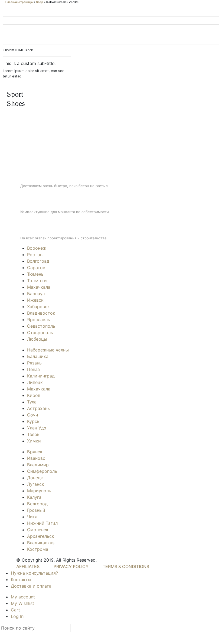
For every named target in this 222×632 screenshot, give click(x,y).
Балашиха (37, 356)
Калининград (41, 376)
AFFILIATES (28, 566)
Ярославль (38, 319)
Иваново (36, 458)
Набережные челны (48, 350)
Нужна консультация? (34, 573)
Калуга (34, 497)
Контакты (21, 579)
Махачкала (38, 287)
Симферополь (42, 471)
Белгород (37, 503)
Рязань (34, 363)
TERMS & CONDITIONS (126, 566)
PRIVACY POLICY (71, 566)
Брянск (35, 451)
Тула (32, 402)
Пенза (33, 369)
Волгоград (38, 261)
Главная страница (19, 2)
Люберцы (37, 339)
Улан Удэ (36, 428)
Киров (33, 395)
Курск (33, 421)
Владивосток (41, 313)
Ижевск (35, 300)
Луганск (35, 484)
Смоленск (37, 529)
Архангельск (40, 536)
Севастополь (41, 326)
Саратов (36, 267)
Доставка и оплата (31, 586)
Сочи (32, 415)
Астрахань (38, 408)
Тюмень (35, 274)
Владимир (38, 464)
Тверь (33, 434)
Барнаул (36, 293)
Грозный (36, 510)
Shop (39, 2)
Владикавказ (40, 542)
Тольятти (37, 280)
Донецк (35, 477)
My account (23, 597)
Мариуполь (39, 490)
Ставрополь (40, 332)
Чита (32, 516)
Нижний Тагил (42, 523)
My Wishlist (22, 603)
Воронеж (36, 248)
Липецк (35, 382)
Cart (15, 610)
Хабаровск (38, 306)
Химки (34, 441)
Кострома (37, 549)
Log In (17, 616)
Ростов (35, 254)
